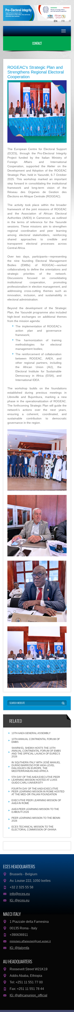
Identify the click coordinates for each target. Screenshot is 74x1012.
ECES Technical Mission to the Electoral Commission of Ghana (34, 828)
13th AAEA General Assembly (31, 733)
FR (63, 21)
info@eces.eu (20, 894)
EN (55, 21)
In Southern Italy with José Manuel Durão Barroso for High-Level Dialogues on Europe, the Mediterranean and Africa (36, 767)
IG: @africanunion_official (28, 995)
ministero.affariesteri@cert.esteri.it (30, 941)
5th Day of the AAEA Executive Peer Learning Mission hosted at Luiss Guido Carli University (36, 780)
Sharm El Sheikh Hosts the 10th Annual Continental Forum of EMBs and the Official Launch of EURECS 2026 (36, 752)
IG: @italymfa (19, 948)
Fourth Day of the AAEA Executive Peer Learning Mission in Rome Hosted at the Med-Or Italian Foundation (38, 791)
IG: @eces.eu (19, 900)
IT (70, 21)
